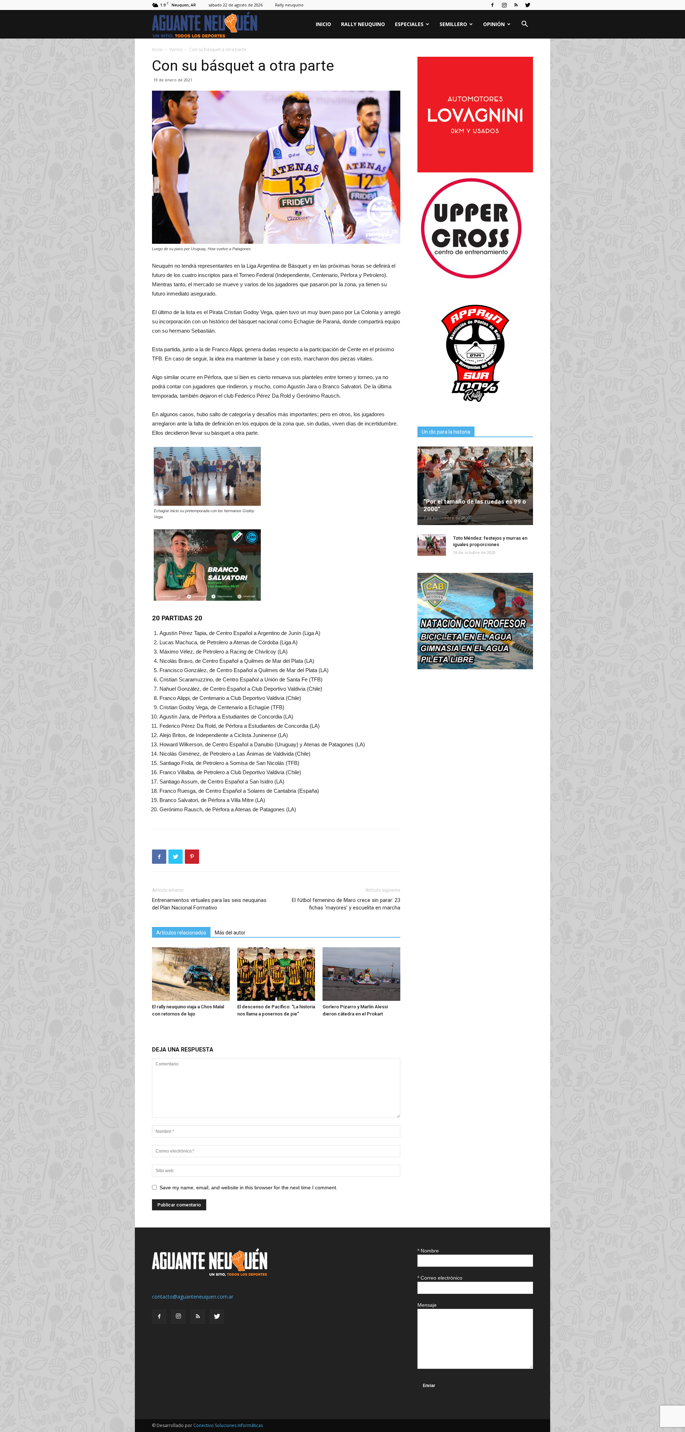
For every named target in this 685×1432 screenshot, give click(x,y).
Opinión (494, 24)
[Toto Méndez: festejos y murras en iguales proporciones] (431, 545)
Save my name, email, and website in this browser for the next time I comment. (248, 1187)
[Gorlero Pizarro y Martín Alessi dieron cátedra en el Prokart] (361, 974)
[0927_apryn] (475, 409)
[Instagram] (504, 5)
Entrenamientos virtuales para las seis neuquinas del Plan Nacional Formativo (209, 904)
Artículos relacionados (181, 933)
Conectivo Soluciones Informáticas (228, 1425)
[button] (524, 24)
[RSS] (516, 5)
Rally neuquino (289, 4)
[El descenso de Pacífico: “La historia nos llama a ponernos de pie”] (276, 974)
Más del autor (230, 933)
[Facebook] (492, 5)
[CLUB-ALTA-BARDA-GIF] (475, 667)
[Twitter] (527, 5)
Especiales (409, 24)
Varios (175, 49)
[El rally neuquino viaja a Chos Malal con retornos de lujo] (191, 974)
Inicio (323, 24)
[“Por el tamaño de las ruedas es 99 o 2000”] (475, 486)
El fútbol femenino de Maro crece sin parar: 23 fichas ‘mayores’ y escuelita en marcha (346, 904)
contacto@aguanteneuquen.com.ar (192, 1296)
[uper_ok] (470, 278)
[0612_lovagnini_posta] (475, 170)
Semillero (453, 24)
